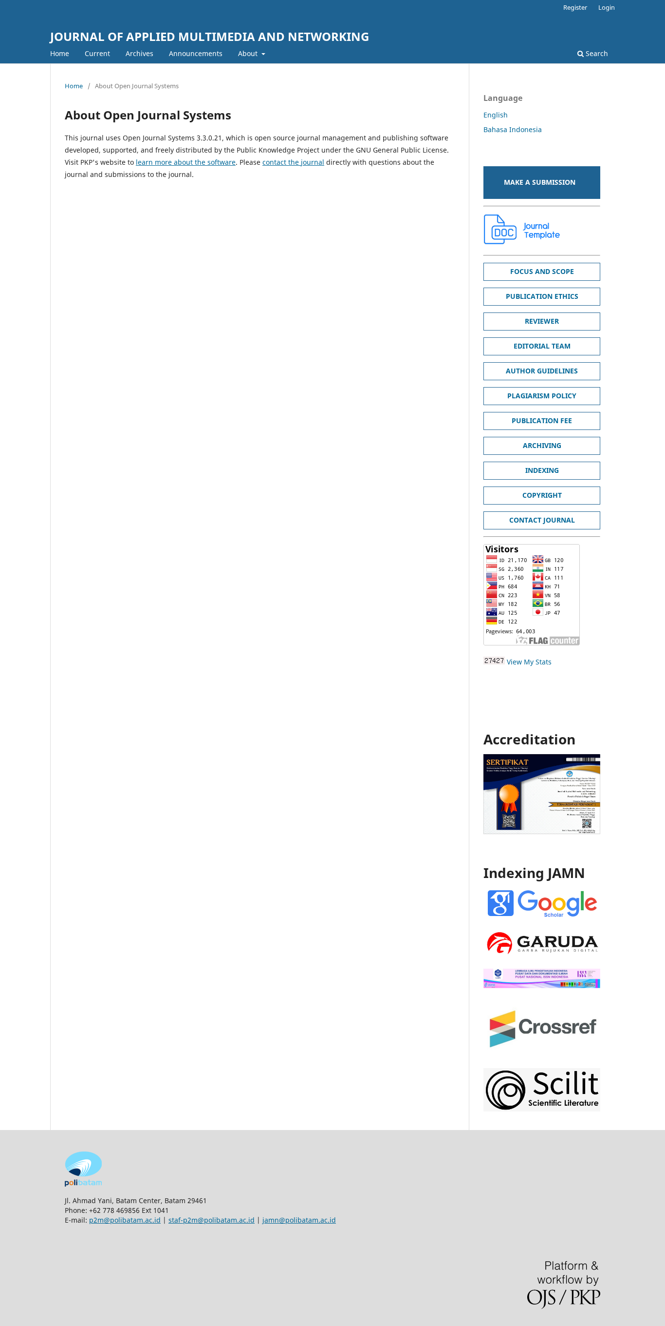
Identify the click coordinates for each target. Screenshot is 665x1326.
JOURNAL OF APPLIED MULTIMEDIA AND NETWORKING (209, 36)
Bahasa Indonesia (512, 129)
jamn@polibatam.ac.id (299, 1220)
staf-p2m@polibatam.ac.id (211, 1220)
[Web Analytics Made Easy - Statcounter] (494, 661)
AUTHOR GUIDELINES (542, 370)
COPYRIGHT (542, 495)
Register (575, 7)
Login (606, 7)
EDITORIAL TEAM (542, 346)
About (248, 53)
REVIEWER (542, 321)
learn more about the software (186, 162)
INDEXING (542, 470)
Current (97, 53)
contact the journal (293, 162)
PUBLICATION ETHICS (542, 296)
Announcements (195, 53)
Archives (139, 53)
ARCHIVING (542, 445)
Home (59, 53)
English (495, 114)
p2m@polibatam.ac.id (125, 1220)
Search (596, 53)
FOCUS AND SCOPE (542, 271)
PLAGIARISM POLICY (541, 395)
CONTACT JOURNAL (542, 520)
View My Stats (529, 661)
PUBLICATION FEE (542, 420)
